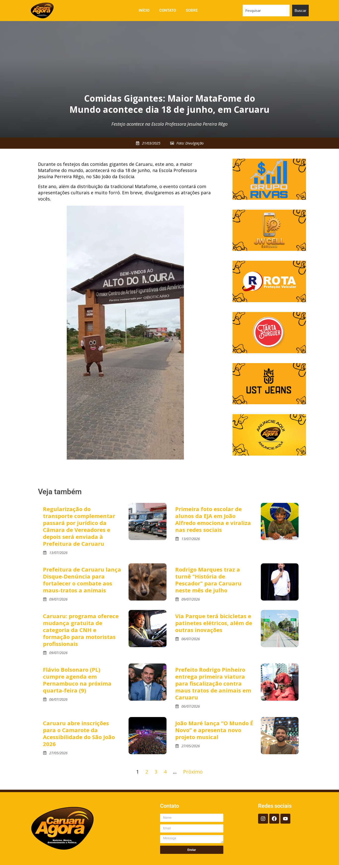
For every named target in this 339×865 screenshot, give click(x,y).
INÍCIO (144, 10)
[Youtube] (285, 819)
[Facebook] (274, 819)
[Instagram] (263, 819)
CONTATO (167, 10)
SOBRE (192, 10)
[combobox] (266, 10)
